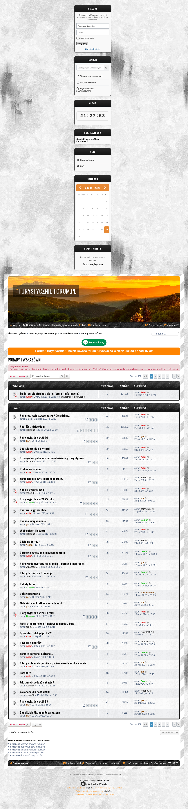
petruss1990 (147, 592)
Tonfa (29, 576)
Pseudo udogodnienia (33, 521)
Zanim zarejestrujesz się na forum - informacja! (49, 393)
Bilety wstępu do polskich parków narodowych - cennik (53, 663)
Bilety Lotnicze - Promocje (36, 573)
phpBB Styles (103, 780)
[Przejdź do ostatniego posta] (148, 392)
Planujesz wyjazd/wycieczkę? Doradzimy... (45, 415)
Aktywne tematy (88, 82)
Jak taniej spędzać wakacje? (37, 682)
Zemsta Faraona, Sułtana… (36, 653)
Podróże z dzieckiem (32, 426)
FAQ (82, 166)
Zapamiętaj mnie (86, 38)
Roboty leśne (27, 584)
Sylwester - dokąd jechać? (36, 633)
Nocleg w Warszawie (32, 489)
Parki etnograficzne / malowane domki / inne (47, 623)
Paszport (25, 672)
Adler (29, 397)
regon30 (30, 493)
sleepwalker (147, 641)
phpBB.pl (108, 791)
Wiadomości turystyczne (73, 397)
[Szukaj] (106, 67)
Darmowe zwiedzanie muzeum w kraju (42, 552)
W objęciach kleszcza (33, 530)
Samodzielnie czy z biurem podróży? (41, 478)
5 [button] (167, 376)
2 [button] (155, 376)
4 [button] (163, 376)
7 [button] (174, 376)
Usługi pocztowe (30, 593)
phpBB (89, 788)
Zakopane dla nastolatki (35, 692)
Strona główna (87, 160)
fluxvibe (144, 477)
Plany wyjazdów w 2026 (34, 437)
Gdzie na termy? (30, 541)
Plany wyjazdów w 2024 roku (37, 612)
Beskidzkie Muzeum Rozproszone (40, 712)
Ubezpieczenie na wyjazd (35, 448)
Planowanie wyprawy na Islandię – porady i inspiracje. (52, 563)
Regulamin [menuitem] (31, 325)
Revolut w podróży (30, 642)
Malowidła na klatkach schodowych (41, 603)
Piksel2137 (146, 632)
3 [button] (159, 376)
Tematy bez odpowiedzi (91, 76)
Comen (30, 502)
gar (28, 441)
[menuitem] (82, 325)
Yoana (29, 545)
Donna (29, 461)
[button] (145, 376)
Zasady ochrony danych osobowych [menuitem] (60, 325)
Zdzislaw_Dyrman (93, 264)
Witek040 (145, 540)
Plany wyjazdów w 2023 (34, 701)
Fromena (30, 430)
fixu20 (29, 627)
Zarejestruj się (92, 49)
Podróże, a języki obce (33, 510)
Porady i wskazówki (24, 360)
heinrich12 (146, 509)
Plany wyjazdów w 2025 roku (37, 499)
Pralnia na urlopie (30, 469)
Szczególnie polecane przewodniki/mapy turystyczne (52, 458)
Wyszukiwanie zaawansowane (85, 90)
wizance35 (31, 567)
